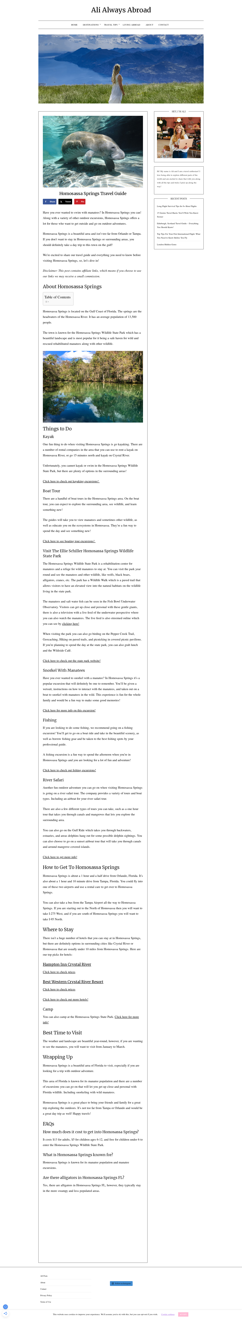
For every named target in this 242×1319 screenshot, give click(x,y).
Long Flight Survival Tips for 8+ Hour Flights (177, 206)
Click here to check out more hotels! (65, 999)
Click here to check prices (59, 972)
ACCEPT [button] (183, 1314)
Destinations (91, 24)
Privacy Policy (46, 1295)
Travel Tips (111, 24)
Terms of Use (45, 1301)
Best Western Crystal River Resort (73, 982)
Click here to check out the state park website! (72, 661)
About (149, 24)
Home (74, 24)
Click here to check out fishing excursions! (69, 770)
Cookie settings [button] (168, 1314)
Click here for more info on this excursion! (69, 710)
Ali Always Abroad (121, 10)
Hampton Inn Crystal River (67, 964)
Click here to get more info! (60, 857)
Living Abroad (131, 24)
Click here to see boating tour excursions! (69, 541)
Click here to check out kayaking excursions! (71, 481)
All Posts (43, 1276)
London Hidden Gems (166, 244)
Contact (164, 24)
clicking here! (70, 624)
